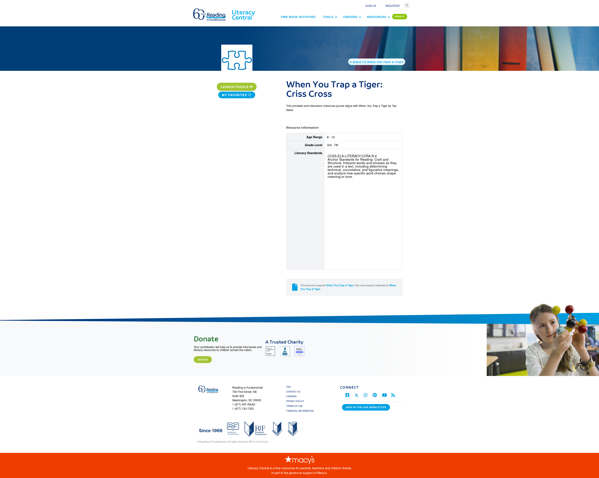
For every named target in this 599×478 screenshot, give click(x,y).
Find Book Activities (298, 17)
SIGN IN (370, 6)
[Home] (212, 10)
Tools (328, 17)
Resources (376, 17)
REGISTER (392, 6)
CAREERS (291, 396)
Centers (350, 17)
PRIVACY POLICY (295, 401)
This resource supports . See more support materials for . (348, 287)
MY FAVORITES (235, 95)
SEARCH (406, 5)
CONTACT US (294, 391)
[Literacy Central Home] (243, 10)
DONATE (399, 16)
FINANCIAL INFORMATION (300, 410)
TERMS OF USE (296, 405)
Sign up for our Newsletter (366, 407)
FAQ (288, 386)
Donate (203, 359)
